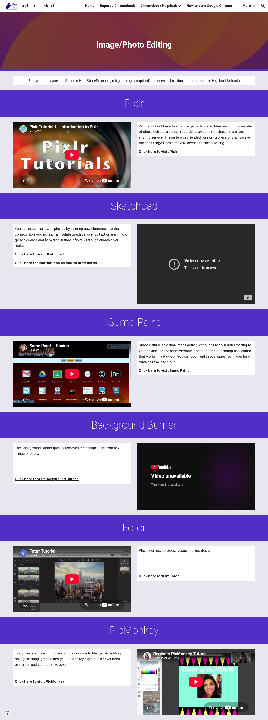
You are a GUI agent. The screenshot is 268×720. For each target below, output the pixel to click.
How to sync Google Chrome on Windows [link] (212, 6)
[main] (134, 41)
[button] (263, 6)
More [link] (246, 6)
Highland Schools (226, 81)
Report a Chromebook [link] (117, 6)
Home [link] (89, 6)
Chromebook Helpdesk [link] (158, 6)
